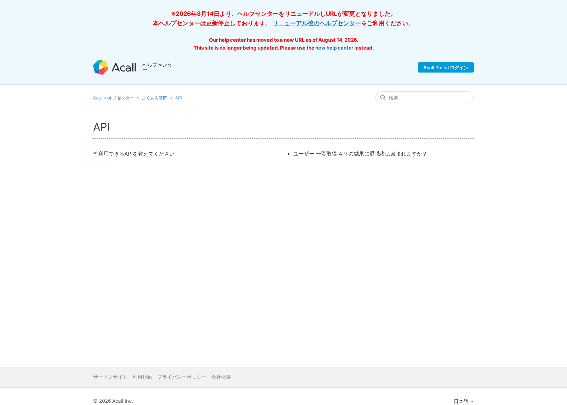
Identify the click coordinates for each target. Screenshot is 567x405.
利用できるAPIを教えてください (136, 153)
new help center (334, 48)
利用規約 (142, 377)
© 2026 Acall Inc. (113, 401)
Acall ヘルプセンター (114, 97)
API (178, 97)
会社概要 (221, 377)
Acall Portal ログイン (445, 67)
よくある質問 (154, 97)
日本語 (462, 401)
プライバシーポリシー (181, 377)
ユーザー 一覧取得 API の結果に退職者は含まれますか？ (360, 153)
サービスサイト (110, 377)
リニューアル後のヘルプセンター (316, 23)
